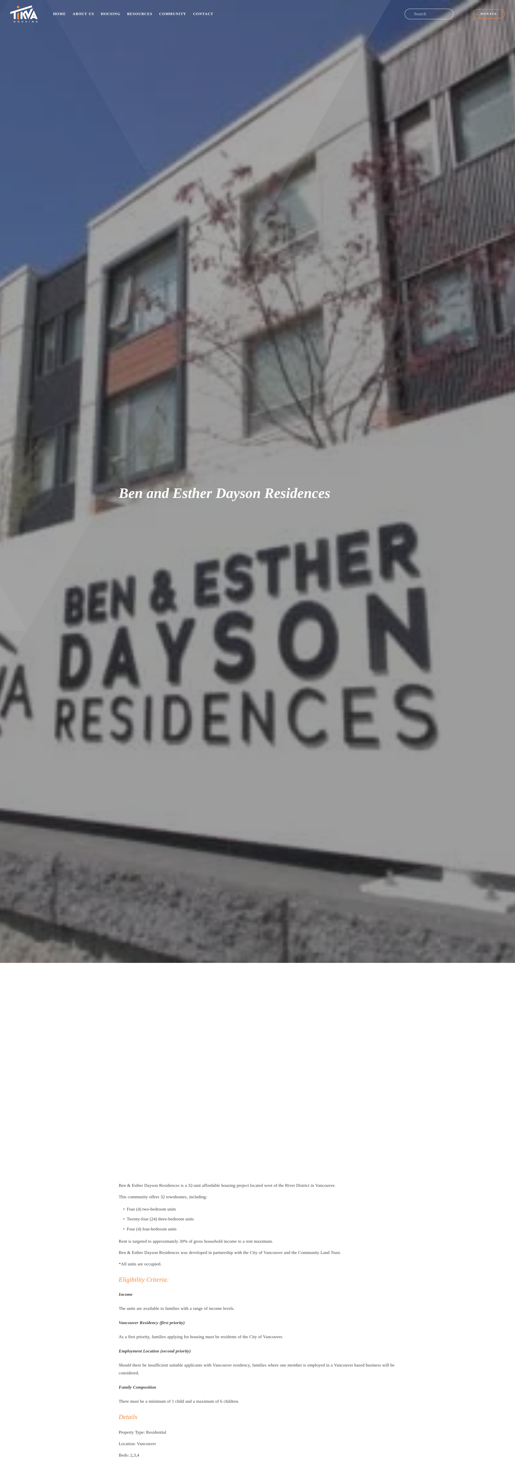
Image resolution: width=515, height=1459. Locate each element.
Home (59, 14)
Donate (489, 13)
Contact (203, 14)
